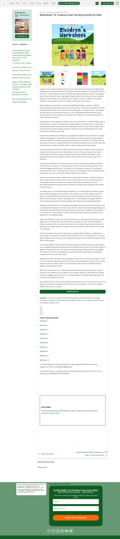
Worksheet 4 (44, 334)
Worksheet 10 (44, 360)
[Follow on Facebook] (49, 531)
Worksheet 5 (44, 338)
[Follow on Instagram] (53, 531)
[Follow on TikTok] (58, 531)
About (53, 3)
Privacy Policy (64, 538)
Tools (24, 3)
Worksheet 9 (44, 356)
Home (12, 3)
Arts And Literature (46, 12)
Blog (17, 3)
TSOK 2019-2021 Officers (22, 63)
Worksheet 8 (44, 351)
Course (45, 3)
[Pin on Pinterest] (77, 444)
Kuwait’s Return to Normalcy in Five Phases (20, 93)
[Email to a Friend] (74, 444)
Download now (22, 36)
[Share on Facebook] (67, 444)
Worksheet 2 (44, 325)
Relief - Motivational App (22, 16)
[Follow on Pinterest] (67, 531)
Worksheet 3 (44, 330)
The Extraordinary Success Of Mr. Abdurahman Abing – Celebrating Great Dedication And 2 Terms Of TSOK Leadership (21, 55)
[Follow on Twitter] (62, 531)
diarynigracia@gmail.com (64, 367)
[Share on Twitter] (70, 444)
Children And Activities (60, 12)
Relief (39, 3)
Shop (31, 3)
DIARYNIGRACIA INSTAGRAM (59, 374)
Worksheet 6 (44, 343)
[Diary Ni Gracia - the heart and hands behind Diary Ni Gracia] (4, 3)
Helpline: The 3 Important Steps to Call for (22, 69)
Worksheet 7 (44, 347)
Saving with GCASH (47, 454)
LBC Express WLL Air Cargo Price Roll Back (21, 100)
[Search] (97, 3)
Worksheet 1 (44, 321)
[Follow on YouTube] (71, 531)
